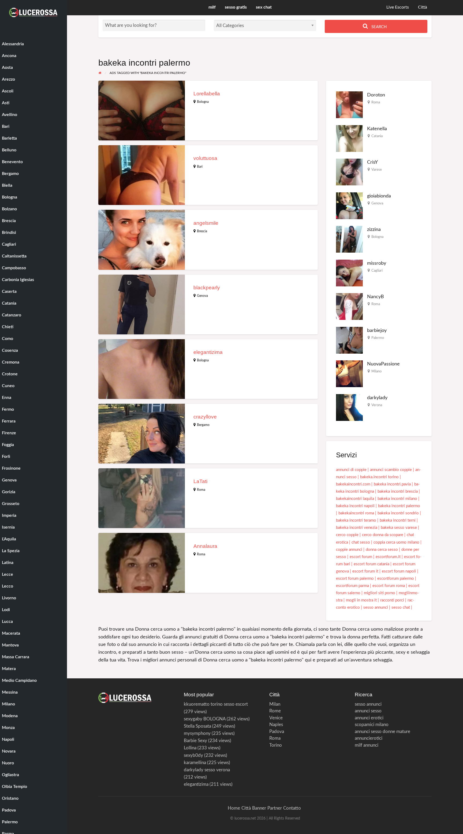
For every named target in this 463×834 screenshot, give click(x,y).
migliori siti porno (379, 593)
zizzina (374, 229)
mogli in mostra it (361, 600)
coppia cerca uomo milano (396, 542)
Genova (202, 295)
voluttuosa (205, 158)
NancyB (375, 296)
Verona (376, 405)
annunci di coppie (351, 470)
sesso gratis (236, 7)
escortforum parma (352, 586)
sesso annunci (375, 607)
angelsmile (205, 223)
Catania (377, 136)
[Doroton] (349, 104)
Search (378, 27)
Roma (201, 489)
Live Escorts (397, 7)
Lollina (190, 748)
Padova (276, 731)
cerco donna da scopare (382, 535)
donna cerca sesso (382, 550)
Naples (276, 724)
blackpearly (206, 287)
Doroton (376, 95)
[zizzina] (349, 239)
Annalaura (205, 546)
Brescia (202, 231)
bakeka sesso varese (399, 528)
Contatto (292, 808)
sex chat (264, 7)
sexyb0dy (193, 755)
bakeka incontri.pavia (392, 484)
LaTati (200, 481)
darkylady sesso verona (207, 770)
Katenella (377, 128)
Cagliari (377, 270)
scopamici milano (372, 724)
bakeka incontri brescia (398, 491)
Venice (276, 718)
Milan (274, 704)
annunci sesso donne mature (382, 731)
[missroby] (349, 272)
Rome (275, 711)
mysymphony (197, 733)
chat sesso (361, 542)
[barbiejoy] (349, 340)
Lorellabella (206, 93)
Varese (376, 169)
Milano (376, 371)
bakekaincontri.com (353, 484)
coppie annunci (349, 550)
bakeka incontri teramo (356, 520)
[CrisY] (349, 171)
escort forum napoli (399, 571)
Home (234, 808)
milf (212, 7)
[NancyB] (349, 306)
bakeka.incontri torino (379, 477)
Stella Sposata (197, 726)
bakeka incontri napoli (355, 506)
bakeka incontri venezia (356, 528)
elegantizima (208, 352)
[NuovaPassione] (349, 373)
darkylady (377, 397)
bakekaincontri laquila (355, 499)
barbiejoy (377, 330)
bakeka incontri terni (398, 520)
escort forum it (365, 571)
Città (422, 7)
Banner (259, 808)
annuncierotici (368, 738)
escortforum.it (388, 557)
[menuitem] (397, 7)
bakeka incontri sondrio (398, 513)
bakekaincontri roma (356, 513)
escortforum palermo (395, 579)
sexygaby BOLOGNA (205, 719)
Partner (274, 808)
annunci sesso (368, 711)
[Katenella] (349, 138)
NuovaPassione (383, 363)
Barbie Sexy (195, 740)
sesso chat (400, 607)
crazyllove (205, 417)
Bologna (203, 101)
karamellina (195, 762)
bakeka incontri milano (397, 499)
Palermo (377, 337)
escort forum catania (371, 564)
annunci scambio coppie (391, 470)
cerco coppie (347, 535)
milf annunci (366, 745)
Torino (275, 745)
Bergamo (203, 425)
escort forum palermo (355, 579)
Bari (200, 166)
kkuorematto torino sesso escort (216, 704)
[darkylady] (349, 407)
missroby (376, 263)
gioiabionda (379, 196)
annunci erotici (369, 718)
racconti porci (392, 600)
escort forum (361, 557)
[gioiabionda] (349, 205)
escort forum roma (388, 586)
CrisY (372, 162)
